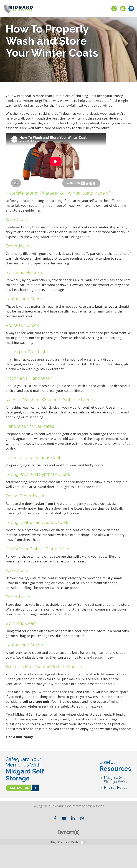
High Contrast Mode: (65, 842)
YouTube (64, 818)
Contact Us (123, 8)
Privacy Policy (115, 787)
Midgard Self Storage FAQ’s (115, 779)
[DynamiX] (68, 833)
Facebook (55, 818)
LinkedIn (72, 818)
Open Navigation (131, 8)
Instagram (81, 818)
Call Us (114, 8)
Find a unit (14, 737)
